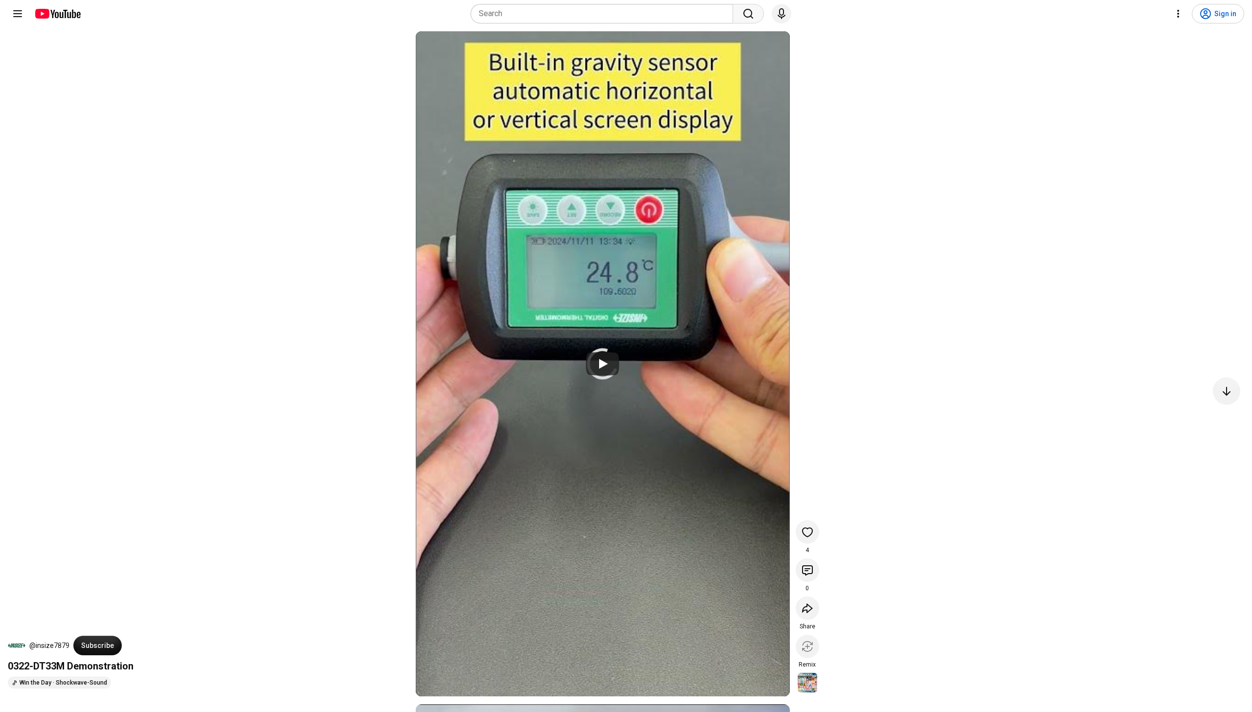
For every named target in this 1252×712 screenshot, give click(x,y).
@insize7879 (49, 645)
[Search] (748, 13)
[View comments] (807, 570)
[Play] (602, 364)
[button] (16, 645)
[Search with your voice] (781, 13)
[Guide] (17, 14)
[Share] (807, 608)
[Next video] (1226, 391)
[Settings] (1178, 14)
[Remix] (807, 646)
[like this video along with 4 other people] (807, 532)
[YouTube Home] (57, 13)
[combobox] (605, 14)
